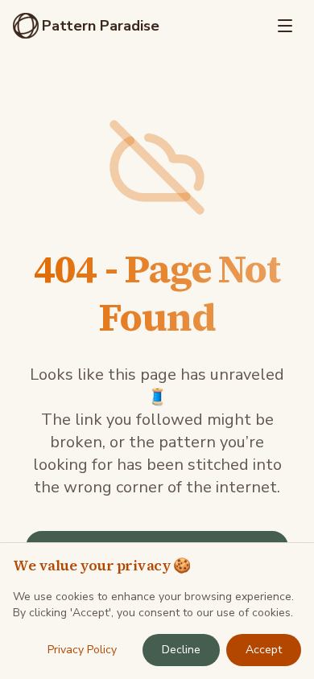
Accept (264, 649)
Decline (181, 649)
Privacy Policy (82, 649)
